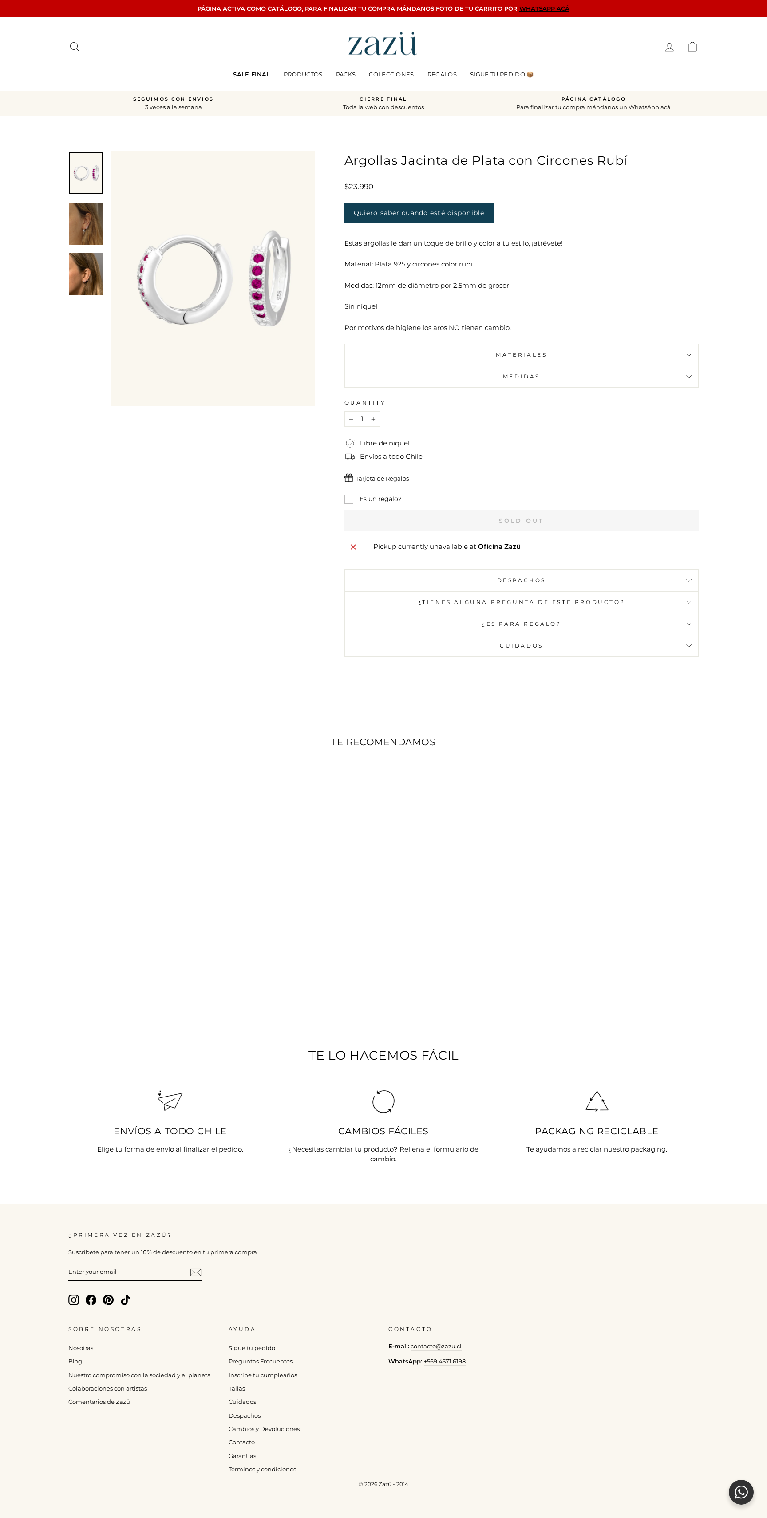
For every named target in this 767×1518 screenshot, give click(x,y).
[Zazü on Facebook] (91, 1300)
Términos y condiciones (262, 1469)
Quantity (365, 402)
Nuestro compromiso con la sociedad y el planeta (139, 1375)
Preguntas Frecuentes (261, 1361)
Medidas (521, 376)
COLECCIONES (391, 74)
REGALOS (442, 74)
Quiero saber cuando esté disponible (419, 213)
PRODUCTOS (303, 74)
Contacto (242, 1442)
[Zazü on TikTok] (125, 1300)
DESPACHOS (521, 580)
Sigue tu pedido (252, 1348)
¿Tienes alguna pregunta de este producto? (521, 602)
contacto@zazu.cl (436, 1346)
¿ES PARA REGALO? (521, 623)
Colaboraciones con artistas (107, 1388)
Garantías (242, 1456)
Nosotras (80, 1348)
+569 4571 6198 (445, 1361)
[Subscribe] (196, 1272)
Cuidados (521, 645)
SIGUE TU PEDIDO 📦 (502, 74)
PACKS (346, 74)
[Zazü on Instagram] (73, 1300)
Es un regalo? (380, 499)
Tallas (237, 1388)
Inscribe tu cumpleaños (263, 1375)
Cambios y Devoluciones (264, 1429)
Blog (75, 1361)
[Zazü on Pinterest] (108, 1300)
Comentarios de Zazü (99, 1402)
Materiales (521, 354)
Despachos (245, 1415)
